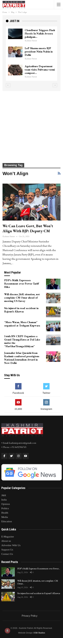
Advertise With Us (10, 545)
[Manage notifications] (7, 630)
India (4, 499)
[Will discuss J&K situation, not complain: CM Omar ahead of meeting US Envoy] (53, 298)
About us (6, 541)
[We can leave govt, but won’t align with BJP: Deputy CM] (31, 202)
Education (6, 521)
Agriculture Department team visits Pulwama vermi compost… (40, 69)
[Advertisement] (31, 124)
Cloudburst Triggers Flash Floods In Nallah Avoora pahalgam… (40, 33)
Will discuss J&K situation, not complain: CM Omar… (37, 582)
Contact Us (7, 554)
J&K (3, 495)
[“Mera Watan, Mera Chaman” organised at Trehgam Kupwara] (53, 326)
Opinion (5, 504)
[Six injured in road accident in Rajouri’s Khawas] (53, 312)
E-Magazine (7, 536)
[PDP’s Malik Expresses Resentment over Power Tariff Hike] (53, 284)
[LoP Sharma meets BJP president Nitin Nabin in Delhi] (15, 52)
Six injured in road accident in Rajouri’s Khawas (38, 593)
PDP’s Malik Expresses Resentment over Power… (38, 568)
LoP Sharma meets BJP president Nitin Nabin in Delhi (39, 51)
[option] (31, 53)
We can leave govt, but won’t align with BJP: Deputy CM (28, 228)
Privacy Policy (29, 615)
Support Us (7, 549)
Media (4, 517)
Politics (5, 508)
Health (4, 512)
